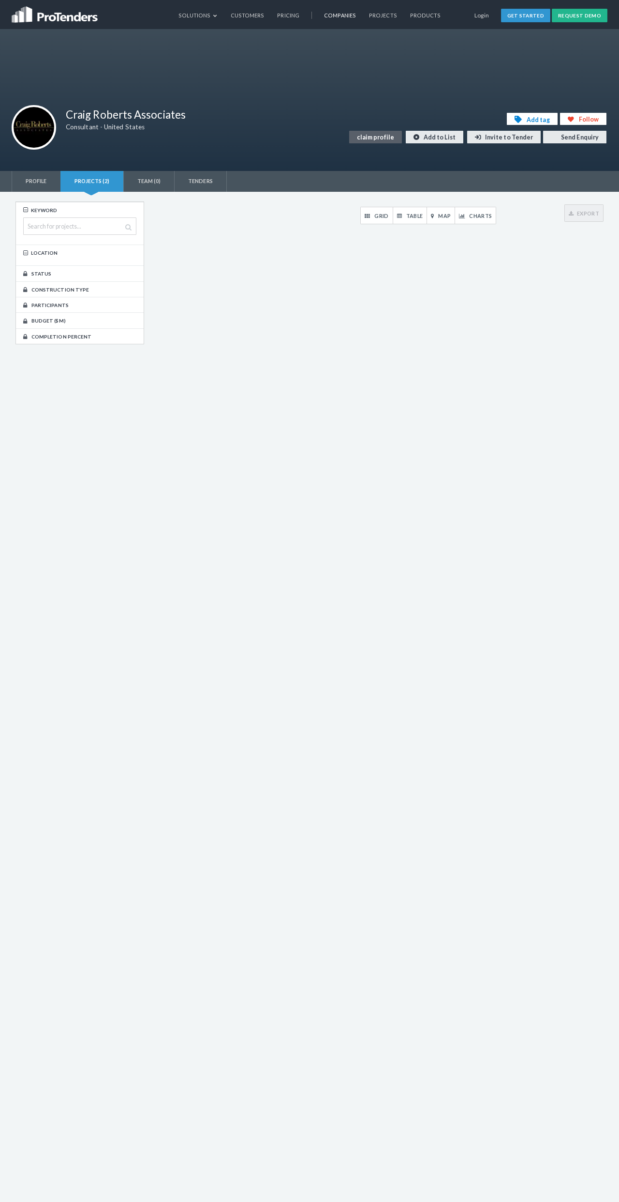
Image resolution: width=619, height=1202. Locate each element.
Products (425, 15)
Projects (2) (92, 181)
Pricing (288, 15)
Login (481, 15)
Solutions (195, 15)
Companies (340, 15)
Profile (36, 181)
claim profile (375, 137)
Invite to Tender (508, 137)
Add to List (439, 137)
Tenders (200, 181)
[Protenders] (56, 11)
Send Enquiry (579, 137)
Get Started (526, 15)
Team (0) (149, 181)
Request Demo (579, 15)
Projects (383, 15)
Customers (248, 15)
